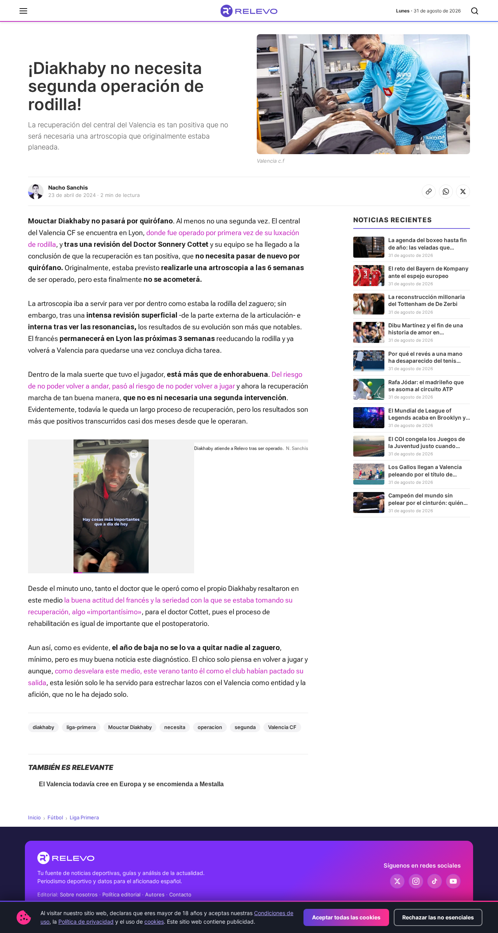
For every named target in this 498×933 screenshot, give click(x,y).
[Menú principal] (23, 11)
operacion (210, 727)
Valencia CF (282, 727)
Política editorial (121, 894)
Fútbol (55, 817)
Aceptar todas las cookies (346, 917)
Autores (155, 894)
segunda (245, 727)
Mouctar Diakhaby (130, 727)
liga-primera (81, 727)
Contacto (180, 894)
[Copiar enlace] (429, 191)
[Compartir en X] (463, 191)
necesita (174, 727)
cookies (154, 921)
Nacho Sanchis (68, 187)
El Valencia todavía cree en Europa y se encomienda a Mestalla (131, 784)
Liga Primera (84, 817)
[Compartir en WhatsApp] (446, 191)
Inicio (34, 817)
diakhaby (43, 727)
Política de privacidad (86, 921)
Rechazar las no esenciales (438, 917)
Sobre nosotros (79, 894)
